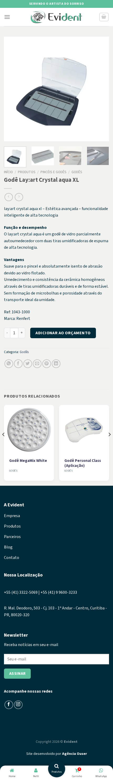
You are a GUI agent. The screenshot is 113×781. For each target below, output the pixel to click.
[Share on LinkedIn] (56, 363)
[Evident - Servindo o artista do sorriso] (56, 17)
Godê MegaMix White (28, 460)
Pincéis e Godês (53, 171)
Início (8, 171)
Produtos (26, 171)
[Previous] (12, 88)
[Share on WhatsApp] (8, 363)
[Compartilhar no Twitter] (27, 363)
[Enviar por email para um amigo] (37, 363)
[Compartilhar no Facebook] (18, 363)
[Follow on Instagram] (18, 704)
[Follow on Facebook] (8, 704)
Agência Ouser (74, 753)
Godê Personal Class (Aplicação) (82, 463)
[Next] (100, 88)
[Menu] (7, 16)
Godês (76, 171)
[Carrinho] (104, 17)
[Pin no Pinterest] (46, 363)
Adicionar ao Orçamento (63, 333)
